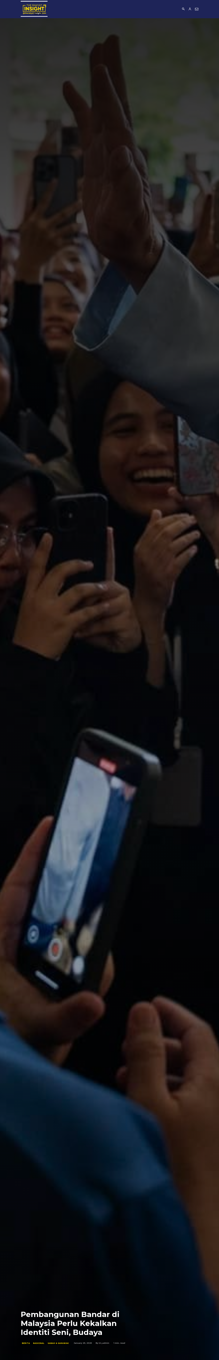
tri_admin (104, 1343)
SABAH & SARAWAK (58, 1343)
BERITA (26, 1343)
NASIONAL (39, 1343)
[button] (183, 9)
